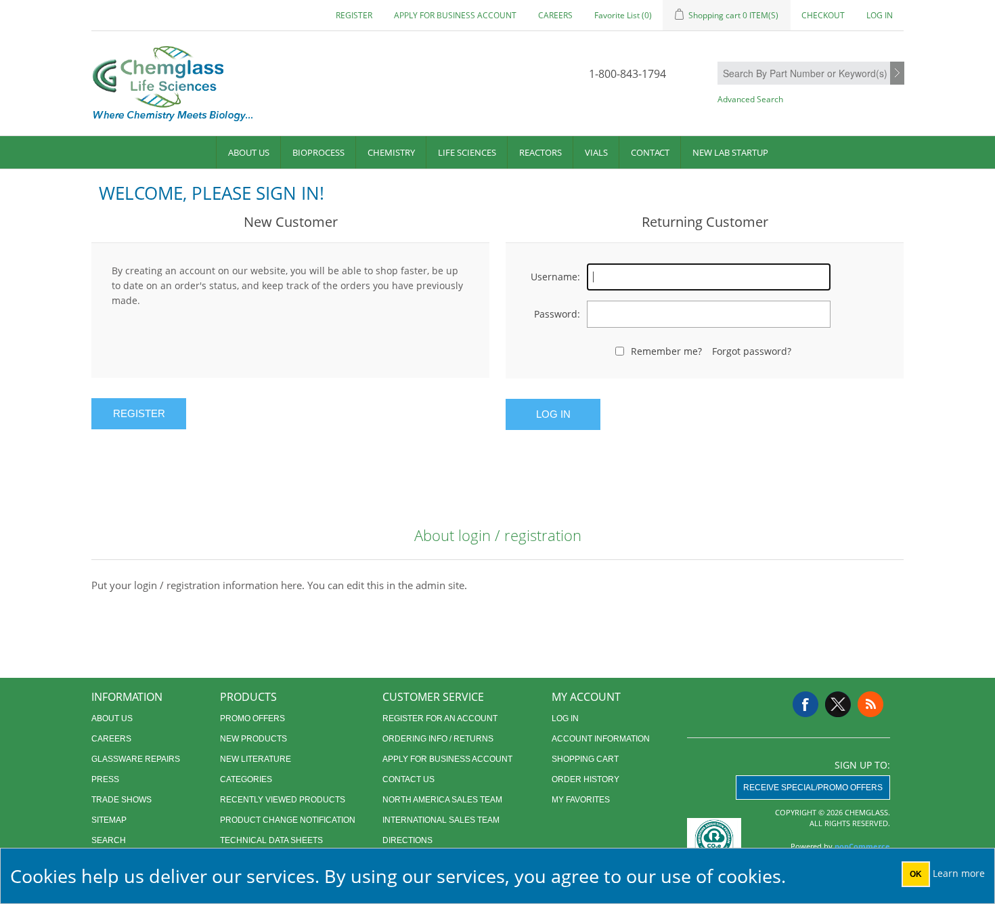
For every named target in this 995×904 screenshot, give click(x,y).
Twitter (838, 704)
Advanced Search (750, 99)
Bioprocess (318, 152)
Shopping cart (585, 759)
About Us (248, 152)
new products (253, 739)
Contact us (408, 779)
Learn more (959, 873)
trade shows (121, 799)
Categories (246, 779)
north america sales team (442, 799)
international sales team (441, 820)
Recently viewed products (282, 799)
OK (916, 874)
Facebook (805, 704)
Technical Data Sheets (271, 840)
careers (555, 15)
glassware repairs (135, 759)
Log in (879, 15)
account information (601, 739)
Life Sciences (467, 152)
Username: (555, 276)
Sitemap (109, 820)
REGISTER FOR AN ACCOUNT (440, 718)
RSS (870, 704)
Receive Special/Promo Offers (813, 787)
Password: (557, 313)
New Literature (255, 759)
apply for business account (455, 15)
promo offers (252, 718)
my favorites (581, 799)
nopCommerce (862, 846)
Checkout (823, 15)
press (105, 779)
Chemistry (391, 152)
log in (565, 718)
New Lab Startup (730, 152)
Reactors (540, 152)
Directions (407, 840)
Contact (650, 152)
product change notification (287, 820)
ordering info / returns (437, 739)
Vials (596, 152)
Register (354, 15)
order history (585, 779)
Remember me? (666, 351)
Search (897, 74)
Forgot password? (751, 351)
